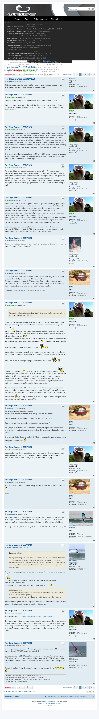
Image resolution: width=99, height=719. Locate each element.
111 (78, 533)
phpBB (44, 701)
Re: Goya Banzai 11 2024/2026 (20, 79)
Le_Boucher (73, 560)
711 (78, 664)
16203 (78, 116)
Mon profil (55, 19)
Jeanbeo (72, 527)
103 (78, 84)
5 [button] (88, 687)
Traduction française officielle (46, 703)
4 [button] (85, 687)
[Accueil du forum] (49, 10)
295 (78, 292)
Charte (36, 51)
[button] (74, 687)
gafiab (71, 286)
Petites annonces (40, 19)
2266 (78, 566)
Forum (27, 19)
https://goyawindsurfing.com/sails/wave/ (37, 616)
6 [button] (91, 687)
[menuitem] (65, 696)
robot (71, 253)
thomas (71, 110)
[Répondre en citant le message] (62, 79)
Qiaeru (59, 703)
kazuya (71, 658)
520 (78, 259)
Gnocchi (72, 78)
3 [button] (82, 687)
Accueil (17, 19)
